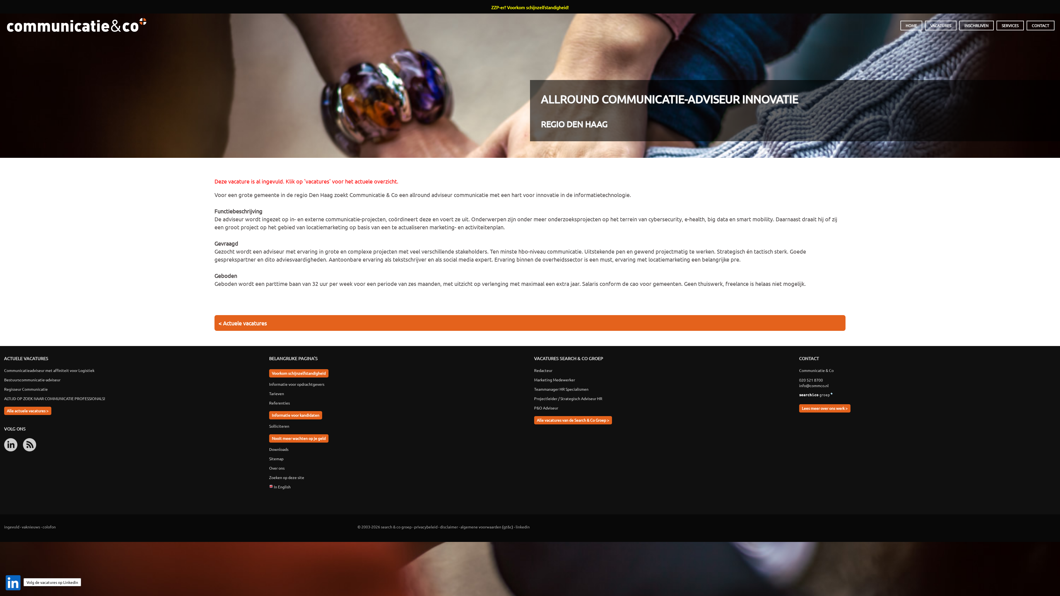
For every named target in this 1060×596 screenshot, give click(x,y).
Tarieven (276, 393)
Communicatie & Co (76, 25)
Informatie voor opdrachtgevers (296, 384)
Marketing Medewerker (554, 379)
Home (911, 25)
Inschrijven (976, 25)
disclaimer (449, 526)
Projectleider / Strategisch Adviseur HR (568, 398)
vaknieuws (31, 526)
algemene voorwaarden (480, 526)
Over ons (277, 467)
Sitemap (276, 458)
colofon (49, 526)
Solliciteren (279, 426)
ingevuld (11, 526)
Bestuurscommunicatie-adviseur (32, 379)
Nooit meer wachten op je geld (299, 438)
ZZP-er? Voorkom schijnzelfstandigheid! (530, 7)
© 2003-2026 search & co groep (384, 526)
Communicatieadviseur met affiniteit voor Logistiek (49, 370)
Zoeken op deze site (286, 477)
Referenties (279, 402)
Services (1010, 25)
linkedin (523, 526)
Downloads (278, 449)
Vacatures (940, 25)
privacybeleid (426, 526)
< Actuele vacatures (243, 323)
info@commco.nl (814, 385)
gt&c (508, 526)
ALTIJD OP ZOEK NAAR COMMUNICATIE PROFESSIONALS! (54, 398)
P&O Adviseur (546, 407)
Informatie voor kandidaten (295, 415)
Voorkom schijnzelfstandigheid (299, 373)
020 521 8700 (811, 379)
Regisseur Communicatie (26, 389)
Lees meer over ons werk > (825, 408)
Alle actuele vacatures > (28, 410)
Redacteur (543, 370)
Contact (1040, 25)
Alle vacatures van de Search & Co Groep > (573, 419)
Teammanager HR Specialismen (561, 389)
